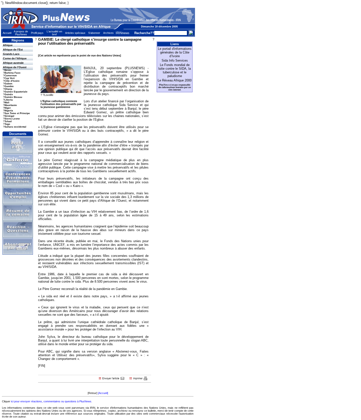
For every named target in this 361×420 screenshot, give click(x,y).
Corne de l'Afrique (15, 58)
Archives (108, 32)
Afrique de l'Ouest (15, 67)
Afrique (8, 45)
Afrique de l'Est (13, 49)
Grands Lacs (11, 53)
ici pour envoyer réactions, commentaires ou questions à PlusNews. (51, 401)
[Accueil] (103, 393)
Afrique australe (13, 62)
